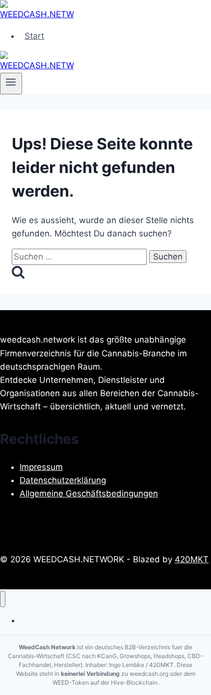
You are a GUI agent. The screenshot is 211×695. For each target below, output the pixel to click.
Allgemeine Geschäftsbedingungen (89, 493)
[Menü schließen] (2, 599)
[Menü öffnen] (11, 83)
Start (34, 36)
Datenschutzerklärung (63, 480)
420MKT (192, 559)
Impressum (41, 467)
